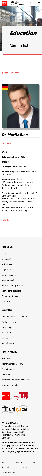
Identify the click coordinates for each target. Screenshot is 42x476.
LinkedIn (5, 220)
